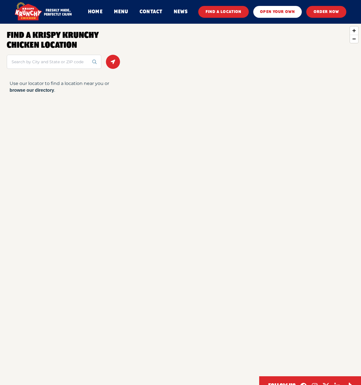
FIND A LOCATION (224, 12)
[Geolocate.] (113, 62)
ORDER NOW (326, 12)
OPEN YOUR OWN (277, 12)
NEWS (181, 12)
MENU (121, 12)
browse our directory (32, 90)
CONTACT (151, 12)
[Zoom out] (354, 39)
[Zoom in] (354, 31)
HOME (95, 12)
